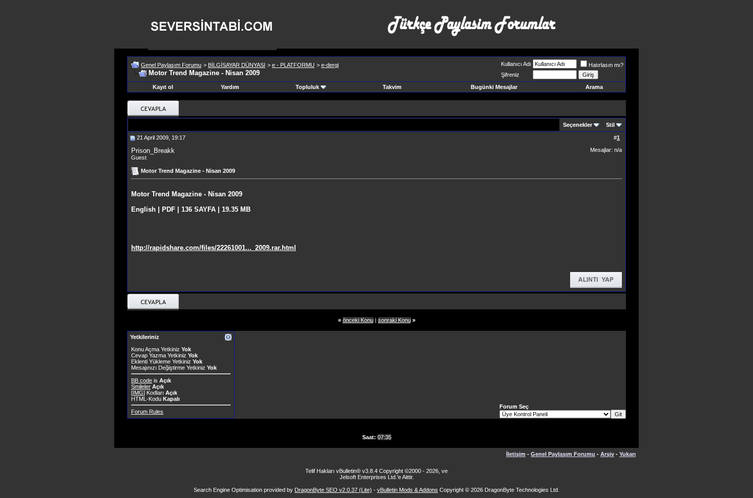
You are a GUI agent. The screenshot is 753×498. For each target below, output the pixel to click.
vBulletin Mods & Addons (407, 490)
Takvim (392, 87)
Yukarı (627, 454)
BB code (141, 380)
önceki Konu (358, 320)
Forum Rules (147, 412)
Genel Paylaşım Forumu (171, 65)
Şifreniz (510, 75)
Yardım (230, 87)
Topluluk (307, 87)
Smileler (141, 386)
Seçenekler (577, 125)
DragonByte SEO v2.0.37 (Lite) (333, 490)
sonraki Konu (394, 320)
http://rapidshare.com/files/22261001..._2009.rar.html (213, 248)
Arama (594, 87)
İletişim (516, 454)
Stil (610, 125)
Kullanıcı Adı (516, 64)
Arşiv (607, 454)
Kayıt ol (163, 87)
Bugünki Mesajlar (494, 87)
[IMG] (138, 393)
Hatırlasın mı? (606, 65)
